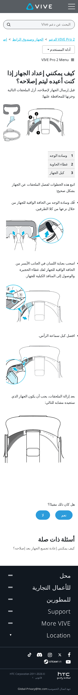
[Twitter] (59, 654)
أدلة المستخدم (59, 49)
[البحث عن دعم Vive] (10, 24)
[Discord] (39, 654)
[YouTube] (68, 661)
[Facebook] (68, 654)
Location (59, 635)
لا (43, 515)
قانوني (38, 677)
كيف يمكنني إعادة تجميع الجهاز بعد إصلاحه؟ (44, 548)
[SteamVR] (52, 661)
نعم (64, 515)
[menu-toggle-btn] (71, 6)
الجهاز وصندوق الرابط (27, 39)
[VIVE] (39, 6)
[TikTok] (29, 654)
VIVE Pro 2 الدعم (62, 39)
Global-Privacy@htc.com (32, 689)
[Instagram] (49, 654)
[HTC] (64, 676)
